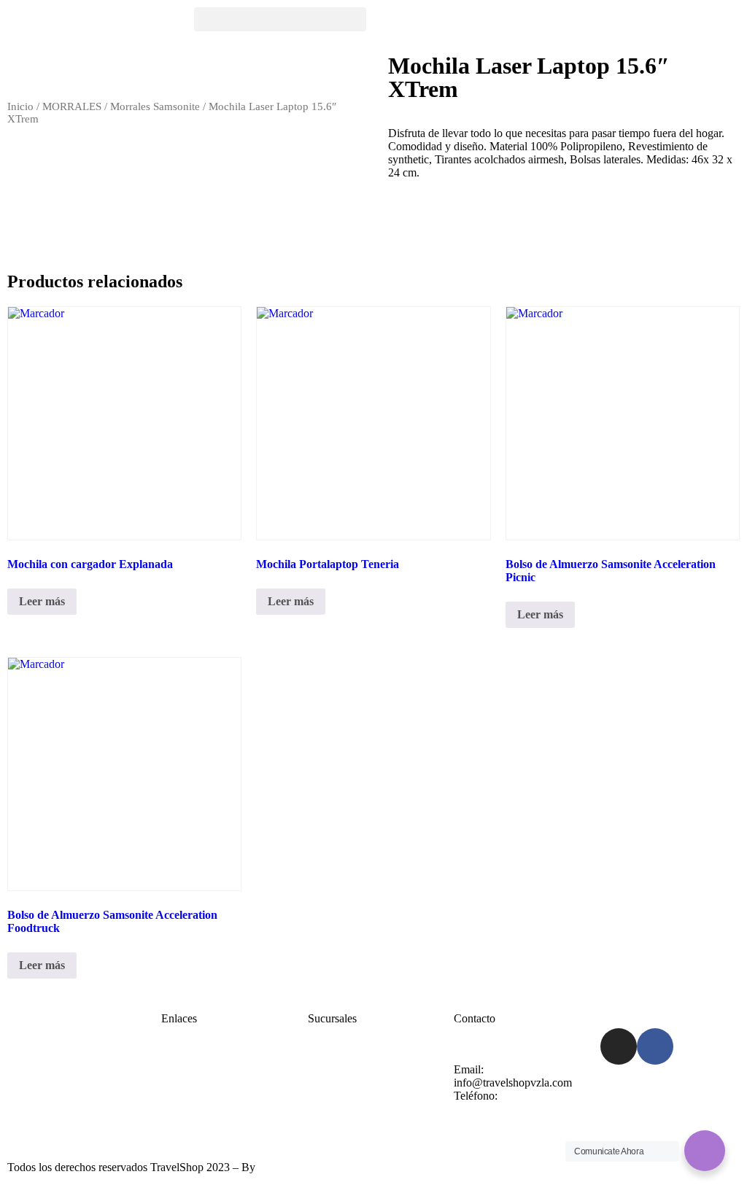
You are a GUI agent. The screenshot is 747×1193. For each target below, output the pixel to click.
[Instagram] (618, 1046)
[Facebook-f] (655, 1046)
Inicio (20, 106)
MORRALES (71, 106)
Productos (184, 1095)
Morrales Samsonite (155, 106)
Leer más (42, 601)
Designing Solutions (305, 1167)
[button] (280, 19)
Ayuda (323, 1069)
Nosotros (182, 1082)
